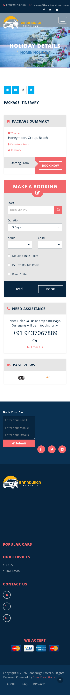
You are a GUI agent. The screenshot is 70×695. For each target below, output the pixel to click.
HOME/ (26, 52)
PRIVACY (39, 684)
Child (41, 238)
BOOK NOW (50, 165)
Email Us (36, 347)
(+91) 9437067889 (16, 5)
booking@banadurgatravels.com (51, 5)
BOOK (50, 289)
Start (11, 203)
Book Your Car (13, 412)
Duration (13, 220)
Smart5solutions (44, 677)
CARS (9, 565)
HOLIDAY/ (41, 52)
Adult (11, 238)
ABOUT (12, 684)
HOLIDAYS (13, 571)
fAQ (25, 684)
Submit (21, 443)
